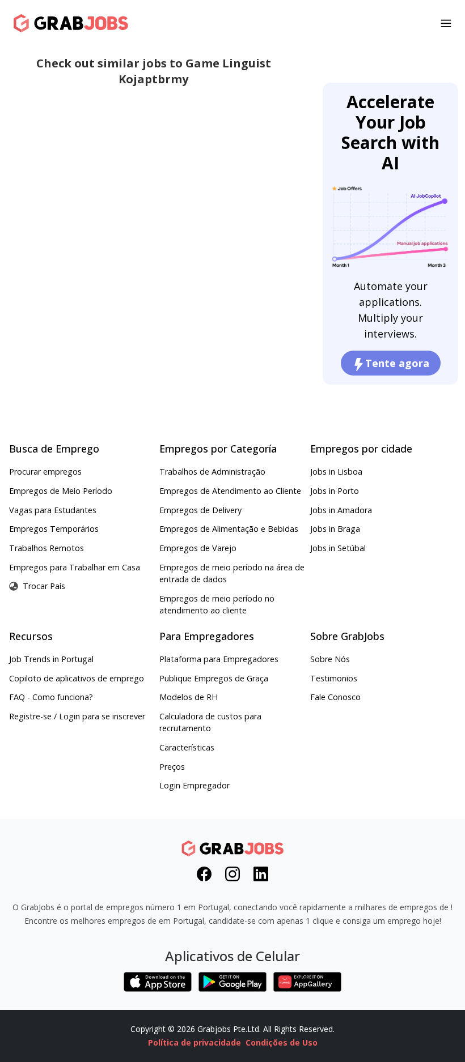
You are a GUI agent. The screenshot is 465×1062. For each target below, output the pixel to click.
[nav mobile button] (446, 23)
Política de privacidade (194, 1042)
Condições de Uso (282, 1042)
